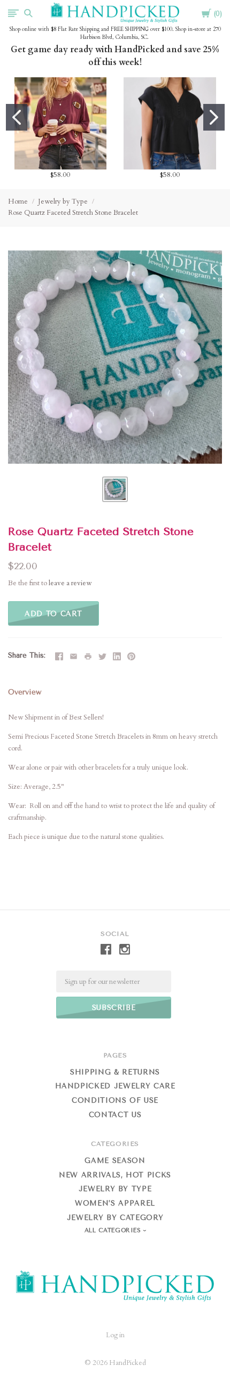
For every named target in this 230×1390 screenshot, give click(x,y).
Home (18, 201)
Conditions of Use (115, 1100)
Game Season (115, 1161)
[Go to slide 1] (16, 117)
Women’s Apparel (115, 1203)
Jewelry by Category (115, 1218)
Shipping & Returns (115, 1072)
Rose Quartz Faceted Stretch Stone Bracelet (73, 212)
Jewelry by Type (63, 201)
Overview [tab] (24, 692)
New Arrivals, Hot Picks (115, 1175)
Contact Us (115, 1115)
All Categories (114, 1230)
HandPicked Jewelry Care (115, 1086)
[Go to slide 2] (214, 117)
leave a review (70, 583)
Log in (115, 1335)
